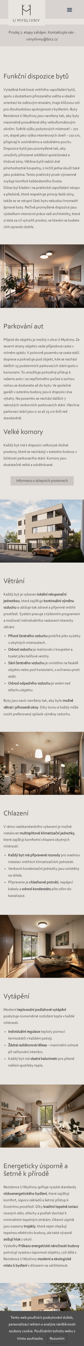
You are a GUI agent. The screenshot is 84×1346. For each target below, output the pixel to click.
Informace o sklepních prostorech (42, 481)
